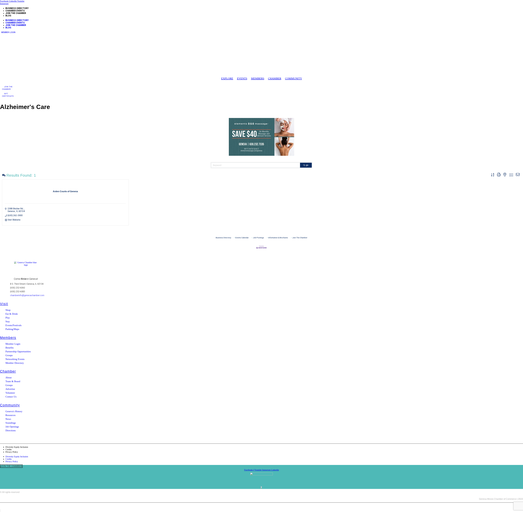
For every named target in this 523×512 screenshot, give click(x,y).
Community (10, 405)
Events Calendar (242, 237)
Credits (8, 449)
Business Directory (17, 8)
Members (8, 337)
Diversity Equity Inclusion (16, 447)
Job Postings (258, 237)
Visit (4, 304)
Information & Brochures (278, 237)
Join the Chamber (15, 13)
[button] (227, 78)
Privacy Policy (11, 452)
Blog (8, 15)
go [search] (307, 165)
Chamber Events (15, 10)
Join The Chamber (299, 237)
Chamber (8, 371)
